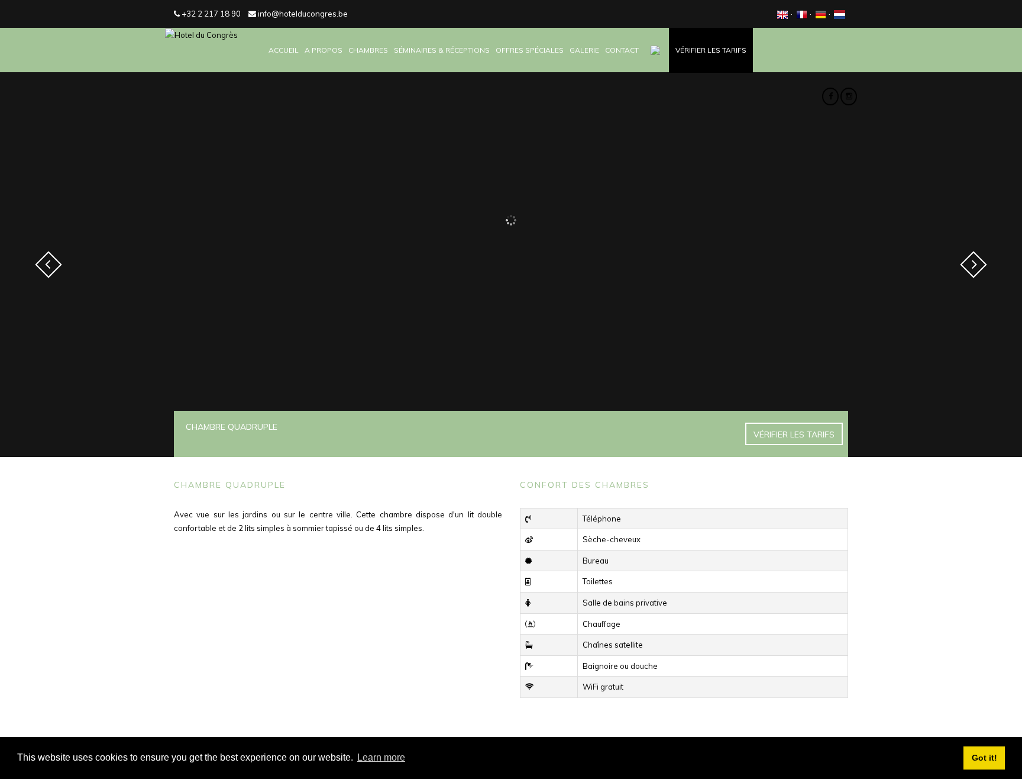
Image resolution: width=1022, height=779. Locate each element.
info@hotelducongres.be (302, 13)
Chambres (368, 50)
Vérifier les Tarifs (710, 50)
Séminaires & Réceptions (442, 50)
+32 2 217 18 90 (210, 13)
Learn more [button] (381, 757)
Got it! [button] (984, 757)
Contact (622, 50)
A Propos (323, 50)
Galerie (584, 50)
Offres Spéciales (530, 50)
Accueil (284, 50)
